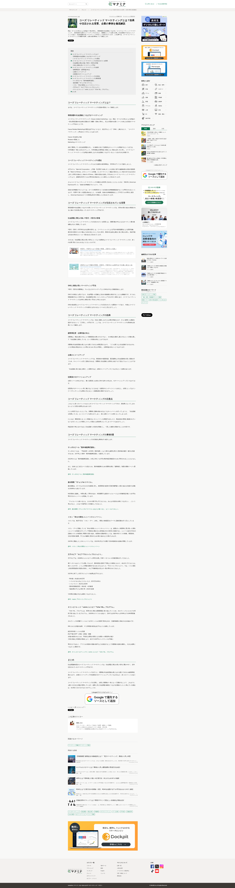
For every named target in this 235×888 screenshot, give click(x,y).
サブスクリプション (106, 811)
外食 (146, 89)
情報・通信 (161, 114)
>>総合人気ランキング (160, 165)
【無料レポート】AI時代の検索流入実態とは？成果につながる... (157, 266)
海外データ (103, 865)
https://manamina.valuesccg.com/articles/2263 (90, 250)
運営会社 (119, 876)
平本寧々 (149, 135)
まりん (148, 155)
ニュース (103, 873)
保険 (146, 97)
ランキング (89, 870)
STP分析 (122, 811)
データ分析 (115, 811)
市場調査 (96, 811)
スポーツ (160, 89)
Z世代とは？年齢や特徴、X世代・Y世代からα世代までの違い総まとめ (106, 265)
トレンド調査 (91, 814)
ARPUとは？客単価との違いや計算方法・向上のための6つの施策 (97, 778)
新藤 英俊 (149, 142)
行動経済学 (129, 811)
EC (146, 114)
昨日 (145, 128)
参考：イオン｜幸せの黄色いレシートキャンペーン (84, 546)
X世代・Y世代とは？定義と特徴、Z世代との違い (98, 249)
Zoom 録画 (71, 814)
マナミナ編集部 (79, 806)
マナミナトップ (73, 9)
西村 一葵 (78, 773)
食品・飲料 (161, 85)
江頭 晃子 (78, 762)
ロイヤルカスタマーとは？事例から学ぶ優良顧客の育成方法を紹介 (98, 767)
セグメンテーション (81, 814)
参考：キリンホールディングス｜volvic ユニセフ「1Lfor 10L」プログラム (91, 652)
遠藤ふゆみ (79, 723)
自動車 (160, 101)
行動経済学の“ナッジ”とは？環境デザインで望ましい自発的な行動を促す (100, 800)
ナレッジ (84, 9)
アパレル (147, 105)
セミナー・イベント (92, 878)
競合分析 (90, 811)
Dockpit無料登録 (162, 4)
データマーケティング (73, 811)
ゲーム (147, 93)
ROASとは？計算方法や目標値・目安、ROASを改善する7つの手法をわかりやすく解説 (104, 789)
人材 (146, 110)
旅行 (146, 85)
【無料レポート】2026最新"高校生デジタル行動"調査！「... (157, 274)
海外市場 (147, 118)
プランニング (90, 868)
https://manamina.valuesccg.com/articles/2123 (90, 266)
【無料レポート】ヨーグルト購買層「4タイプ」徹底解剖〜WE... (156, 281)
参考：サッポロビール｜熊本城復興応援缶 (81, 474)
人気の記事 (120, 868)
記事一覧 (119, 865)
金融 (159, 93)
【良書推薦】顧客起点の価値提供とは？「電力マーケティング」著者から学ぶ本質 (103, 756)
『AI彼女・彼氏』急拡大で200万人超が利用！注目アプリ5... (157, 139)
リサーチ (89, 865)
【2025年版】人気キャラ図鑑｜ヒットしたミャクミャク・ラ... (156, 133)
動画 (102, 868)
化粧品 (160, 105)
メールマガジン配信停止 (123, 870)
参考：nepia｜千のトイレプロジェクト (80, 599)
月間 (162, 128)
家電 (146, 101)
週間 (154, 128)
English (102, 870)
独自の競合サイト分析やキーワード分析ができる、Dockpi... (157, 259)
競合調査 (84, 811)
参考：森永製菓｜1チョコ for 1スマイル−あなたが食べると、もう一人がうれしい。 (94, 509)
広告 (159, 110)
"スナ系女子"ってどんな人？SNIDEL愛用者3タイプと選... (156, 146)
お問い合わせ (150, 4)
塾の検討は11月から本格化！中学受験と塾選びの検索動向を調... (157, 159)
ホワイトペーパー (91, 876)
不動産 (160, 97)
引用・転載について (122, 873)
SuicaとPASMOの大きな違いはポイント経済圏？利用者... (157, 152)
